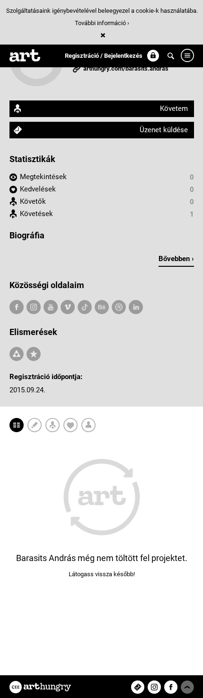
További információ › (102, 23)
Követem (174, 108)
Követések (36, 213)
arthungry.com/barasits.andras (125, 68)
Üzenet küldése (164, 130)
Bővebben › (176, 258)
